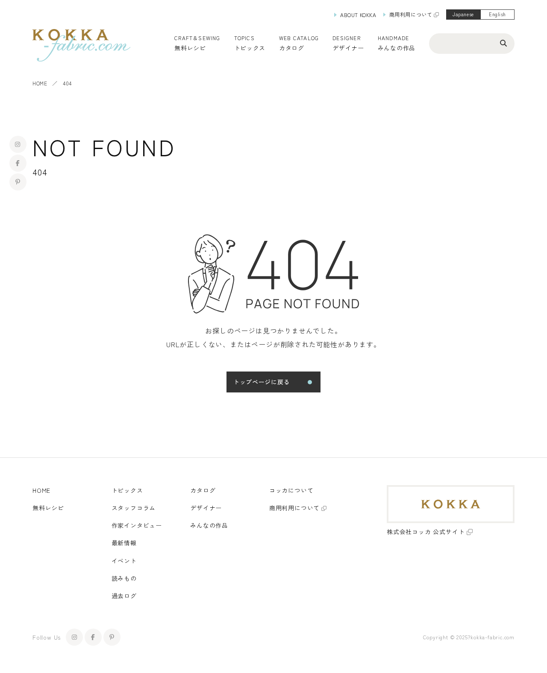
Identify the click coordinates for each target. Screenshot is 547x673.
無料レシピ (48, 507)
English (497, 14)
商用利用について (410, 14)
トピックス (127, 490)
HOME (39, 83)
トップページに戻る (261, 381)
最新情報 (124, 542)
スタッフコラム (134, 507)
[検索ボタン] (503, 42)
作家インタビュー (137, 525)
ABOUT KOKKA (358, 14)
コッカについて (291, 490)
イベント (124, 560)
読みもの (124, 578)
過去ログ (124, 595)
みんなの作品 (396, 48)
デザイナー (348, 48)
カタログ (291, 48)
